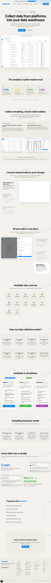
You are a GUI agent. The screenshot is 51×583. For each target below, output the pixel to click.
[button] (14, 4)
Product (13, 3)
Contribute (36, 566)
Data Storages (19, 573)
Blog (43, 566)
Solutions (19, 3)
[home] (6, 4)
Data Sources (19, 572)
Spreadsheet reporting (19, 564)
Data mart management (19, 568)
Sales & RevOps (28, 569)
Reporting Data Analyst (28, 564)
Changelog (36, 568)
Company (35, 3)
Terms (41, 580)
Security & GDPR (46, 580)
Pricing (30, 3)
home (22, 11)
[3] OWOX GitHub (35, 99)
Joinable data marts (20, 570)
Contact (44, 571)
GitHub (35, 563)
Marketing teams (28, 572)
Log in (41, 3)
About (44, 563)
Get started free (25, 546)
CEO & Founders (28, 567)
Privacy (37, 580)
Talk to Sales (25, 405)
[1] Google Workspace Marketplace (18, 99)
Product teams (28, 574)
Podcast (44, 568)
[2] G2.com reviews (28, 99)
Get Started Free (9, 405)
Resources (25, 3)
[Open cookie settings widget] (1, 581)
